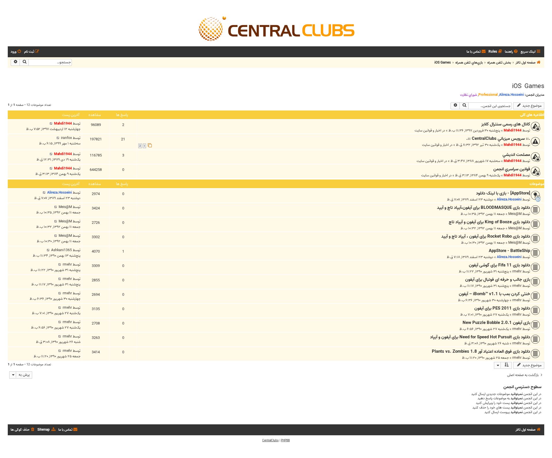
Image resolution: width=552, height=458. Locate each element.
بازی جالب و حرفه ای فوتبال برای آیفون (497, 279)
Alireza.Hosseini (511, 95)
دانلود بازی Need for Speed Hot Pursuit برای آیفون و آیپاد (480, 337)
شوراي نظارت (468, 95)
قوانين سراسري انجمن (511, 169)
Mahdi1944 (513, 130)
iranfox (66, 138)
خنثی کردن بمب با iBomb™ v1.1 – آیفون (494, 294)
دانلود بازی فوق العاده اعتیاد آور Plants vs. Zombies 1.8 (481, 351)
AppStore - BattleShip (509, 250)
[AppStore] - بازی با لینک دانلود (503, 193)
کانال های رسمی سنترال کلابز (505, 124)
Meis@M (515, 214)
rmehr (517, 271)
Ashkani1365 (61, 250)
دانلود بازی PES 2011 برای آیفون (502, 308)
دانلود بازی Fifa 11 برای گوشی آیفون (499, 265)
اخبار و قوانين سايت (428, 130)
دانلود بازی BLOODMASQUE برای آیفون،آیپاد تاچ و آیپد (483, 207)
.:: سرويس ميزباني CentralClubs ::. (498, 138)
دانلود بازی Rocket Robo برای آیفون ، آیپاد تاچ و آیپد (485, 236)
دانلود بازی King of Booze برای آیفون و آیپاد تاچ (489, 222)
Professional (488, 95)
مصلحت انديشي (516, 154)
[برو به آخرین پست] (51, 123)
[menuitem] (512, 52)
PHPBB (285, 440)
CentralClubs (270, 440)
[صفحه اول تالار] (276, 28)
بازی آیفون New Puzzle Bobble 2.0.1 (496, 322)
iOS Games (528, 86)
